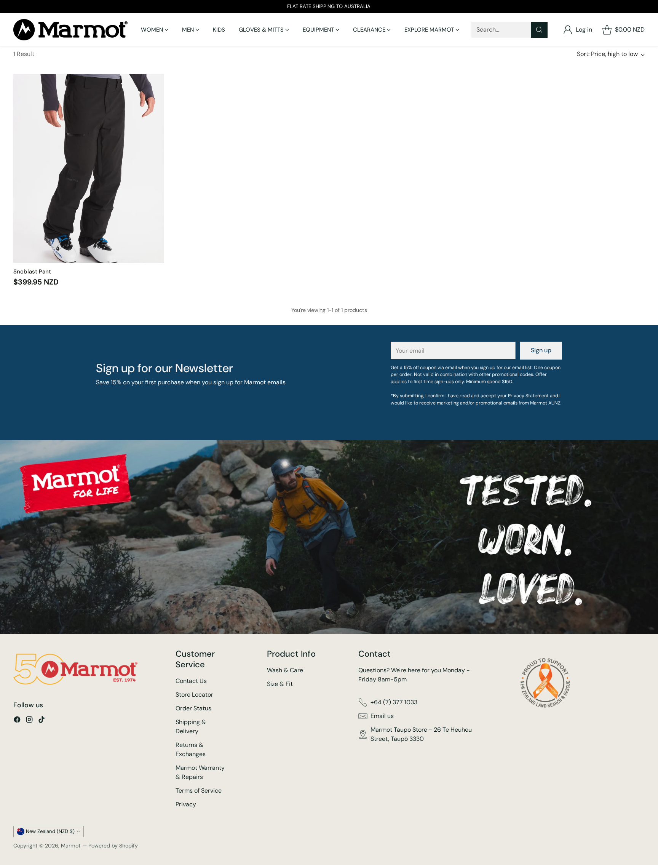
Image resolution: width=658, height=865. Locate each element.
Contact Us (191, 681)
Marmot (71, 845)
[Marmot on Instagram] (29, 721)
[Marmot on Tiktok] (41, 721)
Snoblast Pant (32, 271)
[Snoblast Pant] (88, 168)
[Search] (539, 30)
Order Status (193, 708)
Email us (382, 716)
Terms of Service (199, 791)
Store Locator (194, 695)
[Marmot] (70, 29)
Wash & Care (285, 670)
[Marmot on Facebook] (17, 721)
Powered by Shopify (113, 845)
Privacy (186, 804)
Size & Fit (280, 684)
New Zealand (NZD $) (50, 831)
